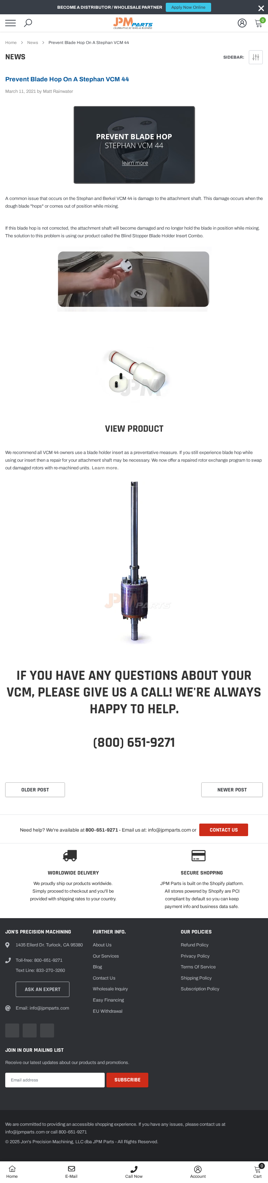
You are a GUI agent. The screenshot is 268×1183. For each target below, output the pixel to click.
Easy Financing (108, 1000)
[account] (242, 23)
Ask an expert (42, 989)
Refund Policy (195, 945)
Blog (97, 967)
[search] (28, 23)
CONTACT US (224, 830)
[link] (12, 1030)
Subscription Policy (200, 989)
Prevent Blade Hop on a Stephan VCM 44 (67, 79)
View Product (134, 429)
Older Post (35, 790)
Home (11, 42)
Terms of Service (198, 967)
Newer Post (232, 790)
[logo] (134, 23)
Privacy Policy (195, 956)
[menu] (10, 23)
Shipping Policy (196, 978)
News (32, 42)
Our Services (106, 956)
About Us (102, 945)
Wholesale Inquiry (110, 989)
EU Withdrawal (107, 1011)
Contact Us (104, 978)
